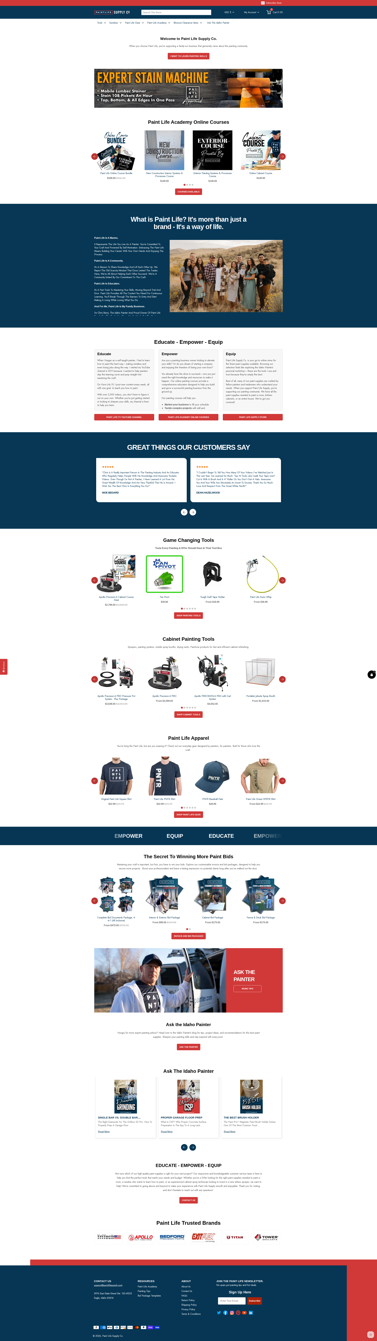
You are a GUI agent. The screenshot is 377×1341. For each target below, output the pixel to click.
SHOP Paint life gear (189, 814)
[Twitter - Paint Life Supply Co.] (219, 1313)
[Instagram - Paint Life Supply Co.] (232, 1313)
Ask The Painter (188, 1047)
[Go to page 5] (192, 608)
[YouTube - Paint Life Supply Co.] (244, 1313)
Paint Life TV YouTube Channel (124, 417)
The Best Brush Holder (241, 1117)
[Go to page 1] (184, 185)
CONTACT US (188, 1200)
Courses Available (189, 192)
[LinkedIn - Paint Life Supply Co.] (250, 1313)
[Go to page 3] (190, 185)
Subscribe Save (274, 3)
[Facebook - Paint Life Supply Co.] (225, 1313)
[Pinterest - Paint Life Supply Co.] (238, 1312)
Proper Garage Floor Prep (181, 1117)
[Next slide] (282, 156)
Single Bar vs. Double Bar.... (119, 1117)
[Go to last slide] (94, 156)
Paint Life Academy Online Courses (188, 417)
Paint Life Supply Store (253, 417)
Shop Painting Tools (188, 615)
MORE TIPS (247, 988)
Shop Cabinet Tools (188, 714)
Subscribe (254, 1301)
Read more (104, 1131)
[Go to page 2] (187, 185)
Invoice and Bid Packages (188, 936)
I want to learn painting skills (188, 56)
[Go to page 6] (195, 608)
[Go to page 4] (192, 185)
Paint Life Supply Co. (112, 1336)
